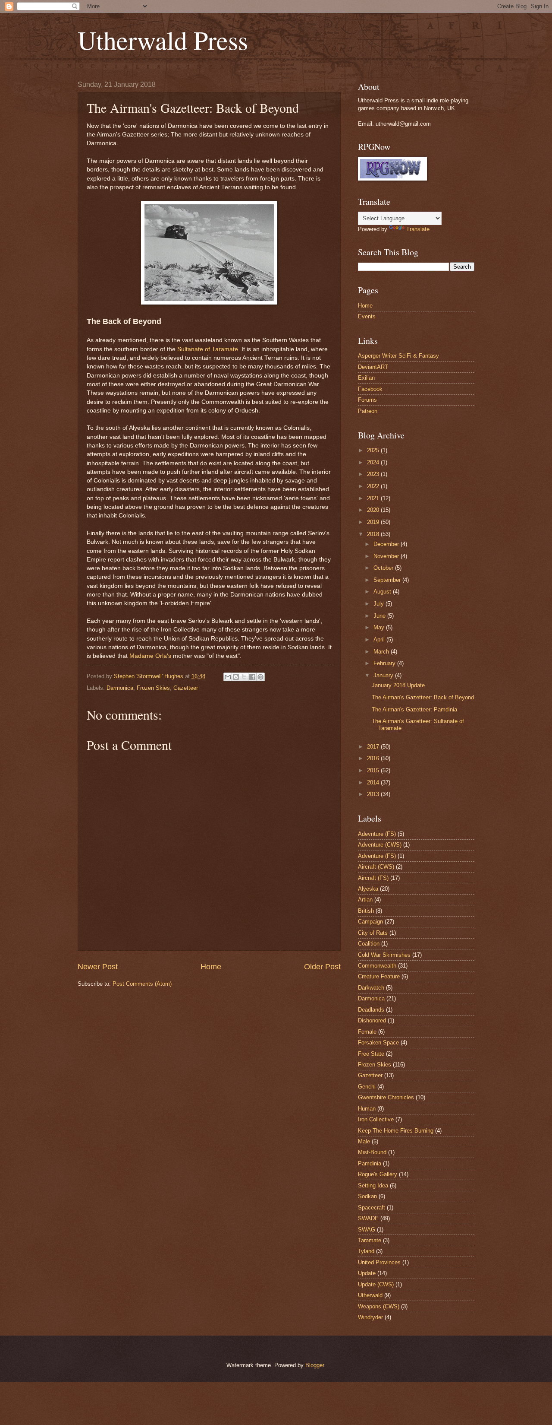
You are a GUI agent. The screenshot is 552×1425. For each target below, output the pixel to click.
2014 (374, 782)
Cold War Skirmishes (384, 955)
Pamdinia (369, 1163)
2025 (374, 450)
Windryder (370, 1317)
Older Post (322, 966)
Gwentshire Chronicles (386, 1097)
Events (367, 316)
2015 (374, 770)
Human (367, 1108)
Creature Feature (379, 976)
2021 (374, 498)
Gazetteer (185, 688)
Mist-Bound (372, 1152)
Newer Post (98, 966)
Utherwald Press (163, 39)
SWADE (368, 1218)
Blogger (314, 1365)
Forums (367, 400)
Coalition (369, 943)
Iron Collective (376, 1119)
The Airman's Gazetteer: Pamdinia (414, 709)
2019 (374, 522)
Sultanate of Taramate (207, 349)
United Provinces (379, 1262)
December (387, 544)
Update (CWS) (376, 1284)
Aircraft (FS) (373, 878)
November (387, 556)
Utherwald (370, 1295)
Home (211, 966)
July (379, 603)
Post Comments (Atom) (142, 984)
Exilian (366, 377)
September (387, 580)
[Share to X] (244, 677)
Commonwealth (377, 965)
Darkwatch (371, 987)
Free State (371, 1054)
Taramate (369, 1240)
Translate (418, 229)
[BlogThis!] (236, 677)
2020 (374, 510)
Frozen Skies (153, 688)
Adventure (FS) (377, 856)
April (379, 639)
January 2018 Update (398, 685)
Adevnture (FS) (377, 834)
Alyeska (368, 888)
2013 (374, 794)
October (384, 568)
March (382, 651)
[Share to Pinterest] (260, 677)
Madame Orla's (150, 656)
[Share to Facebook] (252, 677)
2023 (374, 474)
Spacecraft (371, 1207)
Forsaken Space (378, 1042)
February (385, 663)
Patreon (367, 411)
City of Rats (373, 933)
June (380, 616)
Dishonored (372, 1020)
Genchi (367, 1086)
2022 (374, 486)
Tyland (366, 1251)
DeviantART (373, 367)
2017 (374, 746)
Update (367, 1273)
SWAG (366, 1229)
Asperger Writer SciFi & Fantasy (398, 355)
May (379, 627)
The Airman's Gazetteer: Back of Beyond (423, 697)
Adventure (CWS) (379, 844)
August (383, 591)
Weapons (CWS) (378, 1306)
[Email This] (227, 677)
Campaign (370, 921)
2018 (374, 534)
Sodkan (367, 1196)
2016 (374, 758)
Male (364, 1141)
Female (367, 1031)
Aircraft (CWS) (376, 866)
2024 (374, 462)
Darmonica (120, 688)
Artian (365, 899)
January (384, 675)
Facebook (370, 389)
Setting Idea (373, 1185)
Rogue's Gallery (377, 1174)
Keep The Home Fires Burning (395, 1130)
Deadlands (371, 1009)
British (366, 911)
